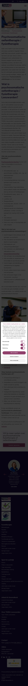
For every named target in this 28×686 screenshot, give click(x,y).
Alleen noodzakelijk (14, 360)
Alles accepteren (14, 352)
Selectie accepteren (14, 356)
